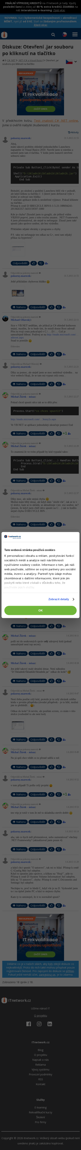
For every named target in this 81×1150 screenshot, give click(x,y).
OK (40, 610)
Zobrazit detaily (58, 599)
